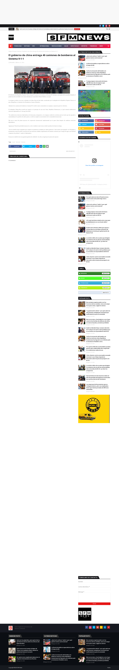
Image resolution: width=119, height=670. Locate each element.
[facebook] (100, 26)
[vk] (86, 132)
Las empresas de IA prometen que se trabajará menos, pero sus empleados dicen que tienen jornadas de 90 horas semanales (97, 387)
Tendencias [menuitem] (93, 46)
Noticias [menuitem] (27, 46)
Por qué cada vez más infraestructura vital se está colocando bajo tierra (97, 198)
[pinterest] (109, 26)
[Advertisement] (52, 12)
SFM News (19, 667)
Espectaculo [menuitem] (75, 46)
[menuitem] (11, 46)
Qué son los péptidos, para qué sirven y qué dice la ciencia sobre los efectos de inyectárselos (28, 641)
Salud (93, 278)
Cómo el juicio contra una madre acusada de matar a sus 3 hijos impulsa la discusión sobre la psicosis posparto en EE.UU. (98, 259)
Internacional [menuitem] (44, 46)
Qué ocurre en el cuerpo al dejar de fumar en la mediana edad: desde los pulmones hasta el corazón (46, 29)
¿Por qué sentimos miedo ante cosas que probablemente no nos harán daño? (98, 221)
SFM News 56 (83, 184)
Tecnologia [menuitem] (18, 46)
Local (13, 142)
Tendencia (93, 288)
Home (108, 667)
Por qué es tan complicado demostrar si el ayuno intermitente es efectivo (28, 658)
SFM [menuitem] (33, 46)
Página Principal (12, 51)
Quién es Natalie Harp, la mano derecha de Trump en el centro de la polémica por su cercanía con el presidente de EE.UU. (98, 249)
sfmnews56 (92, 184)
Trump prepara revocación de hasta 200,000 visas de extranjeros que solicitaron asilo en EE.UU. (96, 82)
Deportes (93, 273)
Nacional (18, 142)
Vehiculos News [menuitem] (57, 46)
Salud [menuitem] (66, 46)
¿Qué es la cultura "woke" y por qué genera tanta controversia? (96, 57)
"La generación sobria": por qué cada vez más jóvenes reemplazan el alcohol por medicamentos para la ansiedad (98, 312)
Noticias (19, 51)
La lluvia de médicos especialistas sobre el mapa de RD (97, 64)
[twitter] (103, 26)
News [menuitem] (101, 46)
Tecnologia (93, 283)
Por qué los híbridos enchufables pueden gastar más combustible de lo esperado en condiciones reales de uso (98, 348)
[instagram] (106, 26)
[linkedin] (104, 627)
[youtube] (102, 124)
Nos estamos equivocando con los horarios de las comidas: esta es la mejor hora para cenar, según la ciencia (98, 303)
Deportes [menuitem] (84, 46)
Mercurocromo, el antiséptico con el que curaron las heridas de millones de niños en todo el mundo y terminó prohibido (98, 321)
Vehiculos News (93, 292)
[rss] (86, 128)
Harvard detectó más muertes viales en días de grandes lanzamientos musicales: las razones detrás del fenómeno (98, 377)
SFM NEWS (12, 62)
